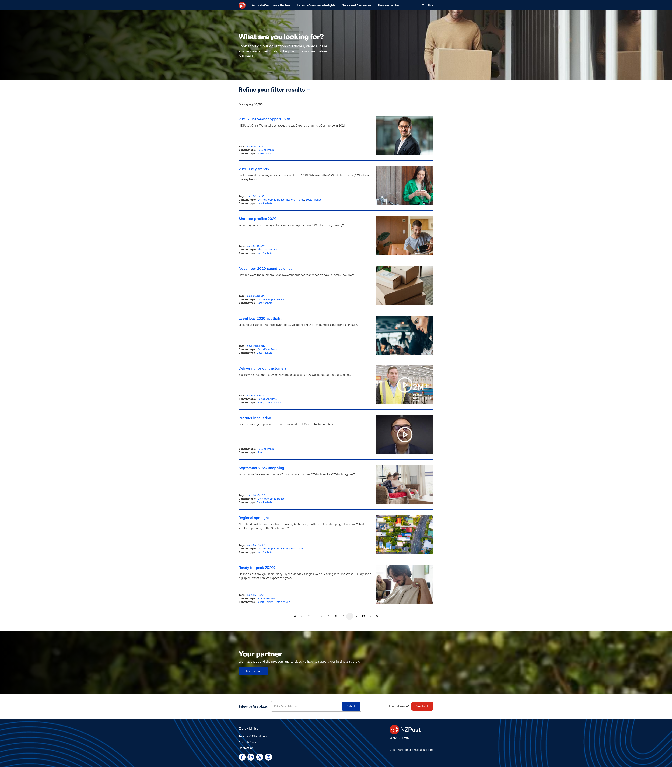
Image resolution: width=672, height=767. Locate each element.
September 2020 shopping (261, 468)
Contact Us (246, 748)
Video (260, 402)
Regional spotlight (254, 518)
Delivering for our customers (263, 368)
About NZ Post (248, 742)
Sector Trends (313, 199)
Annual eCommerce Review (271, 5)
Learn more (253, 671)
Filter (429, 5)
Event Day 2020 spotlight (260, 318)
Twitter (259, 757)
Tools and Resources (356, 5)
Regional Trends (295, 199)
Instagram (268, 757)
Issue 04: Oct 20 (256, 495)
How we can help (389, 5)
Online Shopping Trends (271, 199)
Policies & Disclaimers (253, 736)
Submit (351, 706)
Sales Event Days (267, 349)
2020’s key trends (254, 169)
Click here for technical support (411, 749)
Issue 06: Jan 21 (255, 146)
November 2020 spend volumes (265, 268)
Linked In (250, 757)
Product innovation (255, 418)
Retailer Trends (266, 149)
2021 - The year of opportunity (264, 119)
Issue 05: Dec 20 (256, 245)
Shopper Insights (267, 249)
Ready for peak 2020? (257, 567)
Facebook (242, 757)
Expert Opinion (265, 153)
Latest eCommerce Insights (316, 5)
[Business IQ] (242, 5)
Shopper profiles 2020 (258, 218)
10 (364, 617)
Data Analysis (264, 203)
